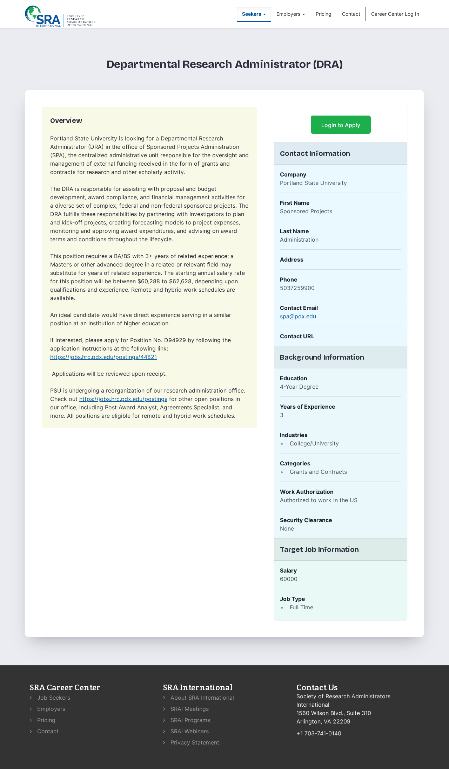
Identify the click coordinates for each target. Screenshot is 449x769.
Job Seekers (52, 697)
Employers (50, 708)
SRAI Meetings (189, 708)
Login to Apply (340, 125)
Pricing (323, 14)
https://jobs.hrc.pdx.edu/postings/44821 (103, 356)
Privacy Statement (194, 742)
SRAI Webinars (189, 731)
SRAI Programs (189, 719)
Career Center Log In (395, 14)
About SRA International (201, 697)
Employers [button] (289, 14)
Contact (351, 14)
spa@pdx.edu (298, 316)
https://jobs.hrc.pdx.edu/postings (123, 398)
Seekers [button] (252, 14)
